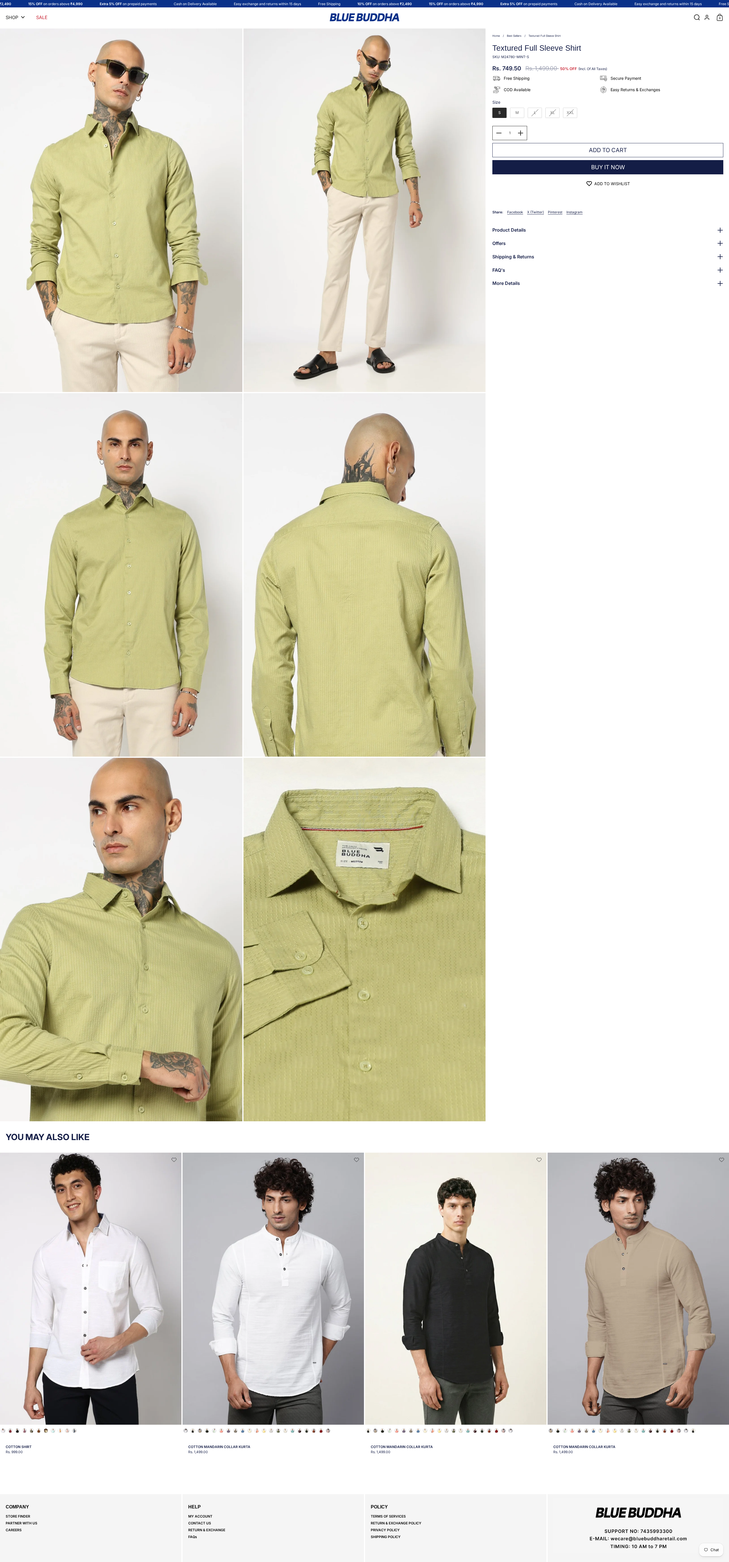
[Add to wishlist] (174, 1160)
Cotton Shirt (90, 1306)
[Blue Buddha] (364, 17)
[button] (696, 17)
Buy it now (608, 167)
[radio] (499, 113)
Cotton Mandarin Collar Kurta (273, 1306)
